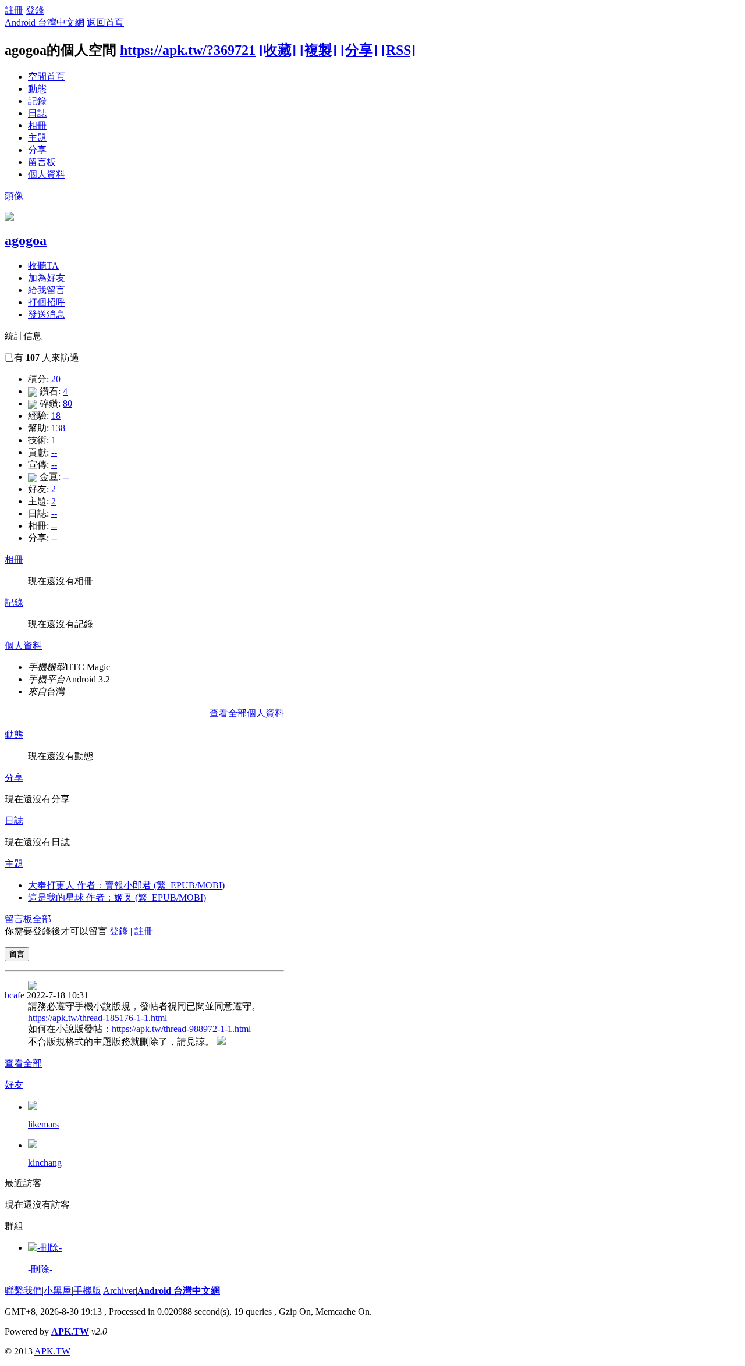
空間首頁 (46, 76)
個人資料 (46, 174)
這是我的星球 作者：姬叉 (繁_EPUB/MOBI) (117, 897)
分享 (37, 150)
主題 (37, 138)
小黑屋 (58, 1291)
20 (56, 379)
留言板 (42, 162)
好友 (14, 1085)
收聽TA (43, 266)
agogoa (26, 240)
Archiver (119, 1291)
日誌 (37, 113)
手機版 (87, 1291)
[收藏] (277, 50)
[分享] (359, 50)
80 (67, 403)
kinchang (45, 1163)
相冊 (37, 125)
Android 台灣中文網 (44, 22)
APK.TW (70, 1331)
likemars (43, 1124)
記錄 (37, 101)
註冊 (14, 10)
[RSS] (398, 50)
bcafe (14, 995)
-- (54, 452)
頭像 (14, 196)
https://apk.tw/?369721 (188, 50)
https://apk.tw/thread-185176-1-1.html (97, 1018)
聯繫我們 (23, 1291)
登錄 (35, 10)
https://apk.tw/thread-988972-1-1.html (181, 1029)
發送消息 (46, 314)
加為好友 (46, 278)
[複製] (318, 50)
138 (58, 428)
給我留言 (46, 290)
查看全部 (23, 1063)
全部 (42, 919)
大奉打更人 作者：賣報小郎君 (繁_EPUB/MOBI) (126, 885)
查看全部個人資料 (247, 713)
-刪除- (40, 1269)
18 (56, 416)
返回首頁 (105, 22)
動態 (37, 89)
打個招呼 (46, 302)
